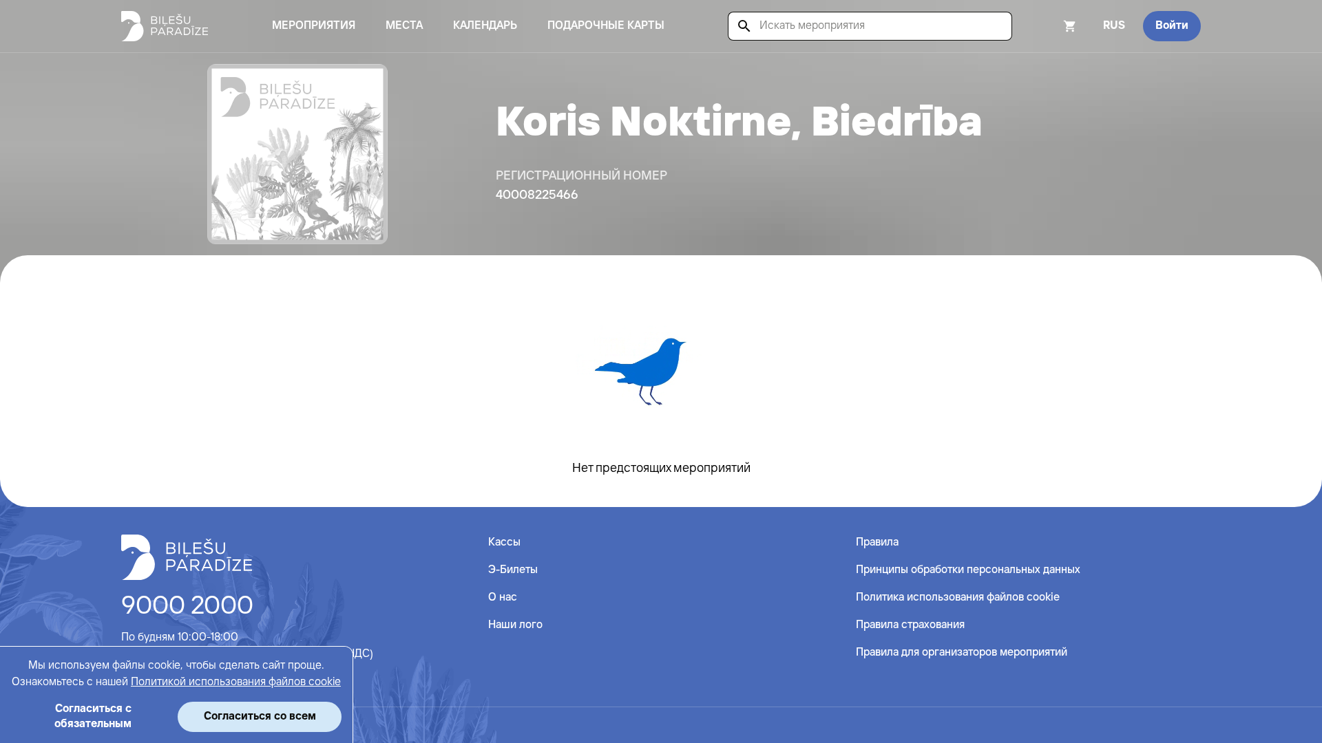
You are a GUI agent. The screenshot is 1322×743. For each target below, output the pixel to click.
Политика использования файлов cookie (958, 597)
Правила (877, 542)
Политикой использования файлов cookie (236, 682)
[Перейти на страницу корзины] (1051, 26)
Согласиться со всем (260, 716)
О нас (502, 597)
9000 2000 (187, 606)
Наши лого (515, 625)
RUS (1114, 26)
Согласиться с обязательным (93, 716)
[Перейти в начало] (186, 557)
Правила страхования (910, 625)
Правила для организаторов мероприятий (961, 652)
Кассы (504, 542)
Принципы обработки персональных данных (968, 570)
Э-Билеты (513, 570)
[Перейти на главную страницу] (164, 26)
